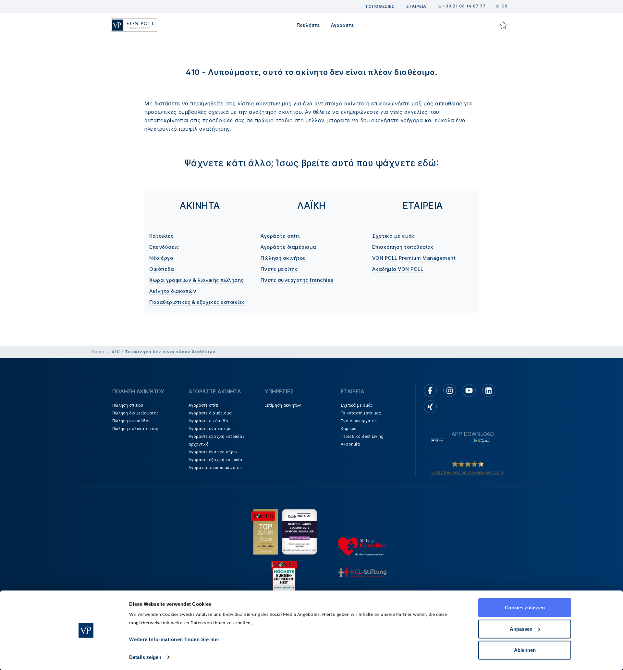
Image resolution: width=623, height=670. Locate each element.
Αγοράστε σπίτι (280, 236)
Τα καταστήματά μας (361, 413)
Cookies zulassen (525, 607)
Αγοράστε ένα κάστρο (210, 428)
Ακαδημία (350, 444)
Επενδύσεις (164, 247)
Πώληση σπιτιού (127, 405)
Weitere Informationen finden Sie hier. (175, 639)
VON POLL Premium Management (414, 258)
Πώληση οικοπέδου (131, 420)
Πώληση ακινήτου (283, 258)
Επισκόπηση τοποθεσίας (403, 247)
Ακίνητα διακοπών (172, 291)
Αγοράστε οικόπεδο (208, 420)
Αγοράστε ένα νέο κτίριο (213, 451)
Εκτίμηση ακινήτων (282, 405)
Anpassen (521, 628)
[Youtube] (469, 390)
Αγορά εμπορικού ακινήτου (215, 467)
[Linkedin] (488, 390)
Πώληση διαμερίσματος (135, 413)
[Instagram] (449, 390)
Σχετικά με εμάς (393, 236)
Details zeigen (145, 657)
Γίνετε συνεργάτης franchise (297, 280)
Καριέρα (349, 428)
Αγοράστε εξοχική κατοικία (215, 459)
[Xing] (430, 406)
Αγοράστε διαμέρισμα (288, 247)
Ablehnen (525, 650)
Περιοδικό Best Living (362, 436)
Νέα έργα (161, 258)
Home (97, 351)
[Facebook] (430, 390)
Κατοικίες (161, 236)
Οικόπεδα (161, 269)
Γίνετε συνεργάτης (359, 420)
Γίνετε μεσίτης (279, 269)
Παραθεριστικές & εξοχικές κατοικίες (197, 302)
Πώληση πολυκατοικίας (135, 428)
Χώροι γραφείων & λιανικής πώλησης (196, 280)
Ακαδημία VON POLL (397, 269)
